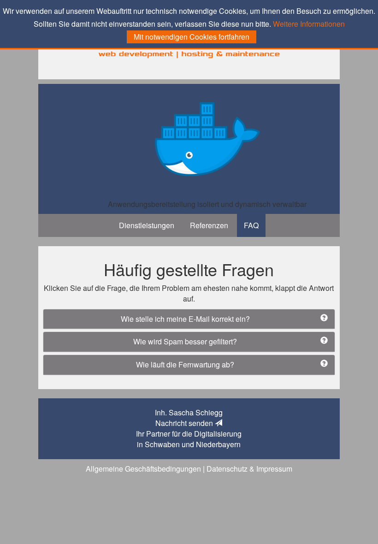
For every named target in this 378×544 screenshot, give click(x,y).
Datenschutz (227, 468)
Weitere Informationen (309, 23)
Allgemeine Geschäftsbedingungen (143, 468)
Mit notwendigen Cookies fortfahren (191, 36)
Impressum (274, 468)
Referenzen (209, 225)
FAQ (251, 225)
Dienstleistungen (146, 225)
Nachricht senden (185, 423)
